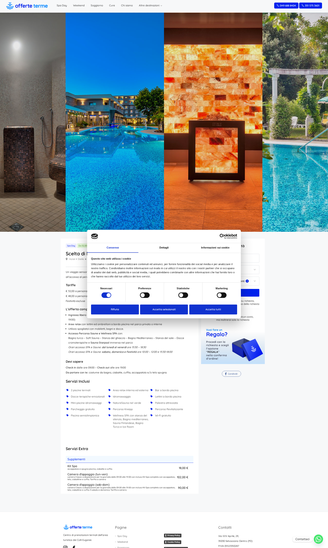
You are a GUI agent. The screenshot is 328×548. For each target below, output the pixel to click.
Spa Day (62, 5)
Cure (112, 5)
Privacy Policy (173, 535)
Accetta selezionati (164, 309)
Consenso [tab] (113, 247)
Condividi (232, 373)
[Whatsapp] (318, 539)
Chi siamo (127, 5)
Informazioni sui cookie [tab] (215, 247)
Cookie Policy (173, 542)
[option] (213, 122)
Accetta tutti (213, 309)
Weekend (79, 5)
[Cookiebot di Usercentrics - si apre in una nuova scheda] (222, 236)
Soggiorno (97, 5)
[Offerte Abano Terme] (27, 5)
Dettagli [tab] (164, 247)
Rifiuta (115, 309)
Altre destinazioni (149, 5)
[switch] (145, 295)
